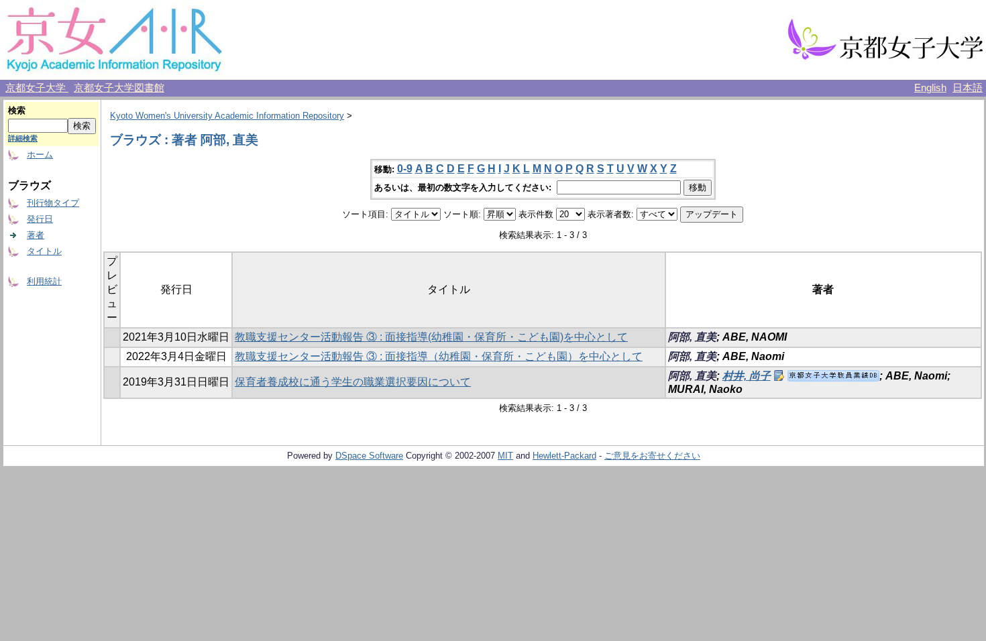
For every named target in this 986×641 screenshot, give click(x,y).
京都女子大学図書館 (119, 87)
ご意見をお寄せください (652, 456)
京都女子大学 (36, 87)
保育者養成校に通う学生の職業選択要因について (353, 382)
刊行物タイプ (53, 203)
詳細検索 (23, 138)
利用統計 (44, 281)
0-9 (405, 168)
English (930, 87)
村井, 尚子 (746, 376)
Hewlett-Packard (564, 456)
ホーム (40, 155)
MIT (505, 456)
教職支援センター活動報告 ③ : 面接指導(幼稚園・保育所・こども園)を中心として (431, 337)
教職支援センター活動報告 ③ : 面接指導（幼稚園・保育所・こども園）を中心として (439, 356)
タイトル (44, 251)
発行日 (40, 219)
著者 (35, 235)
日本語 (967, 87)
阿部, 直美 (692, 337)
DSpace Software (369, 456)
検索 (16, 110)
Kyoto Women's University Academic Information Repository (227, 116)
